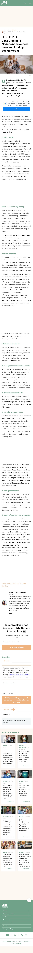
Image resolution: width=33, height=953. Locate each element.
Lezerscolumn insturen (9, 923)
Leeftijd (5, 917)
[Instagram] (10, 613)
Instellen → (16, 109)
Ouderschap (6, 920)
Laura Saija (7, 30)
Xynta (19, 943)
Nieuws (14, 30)
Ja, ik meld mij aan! (16, 648)
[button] (27, 911)
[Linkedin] (12, 613)
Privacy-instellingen (8, 929)
